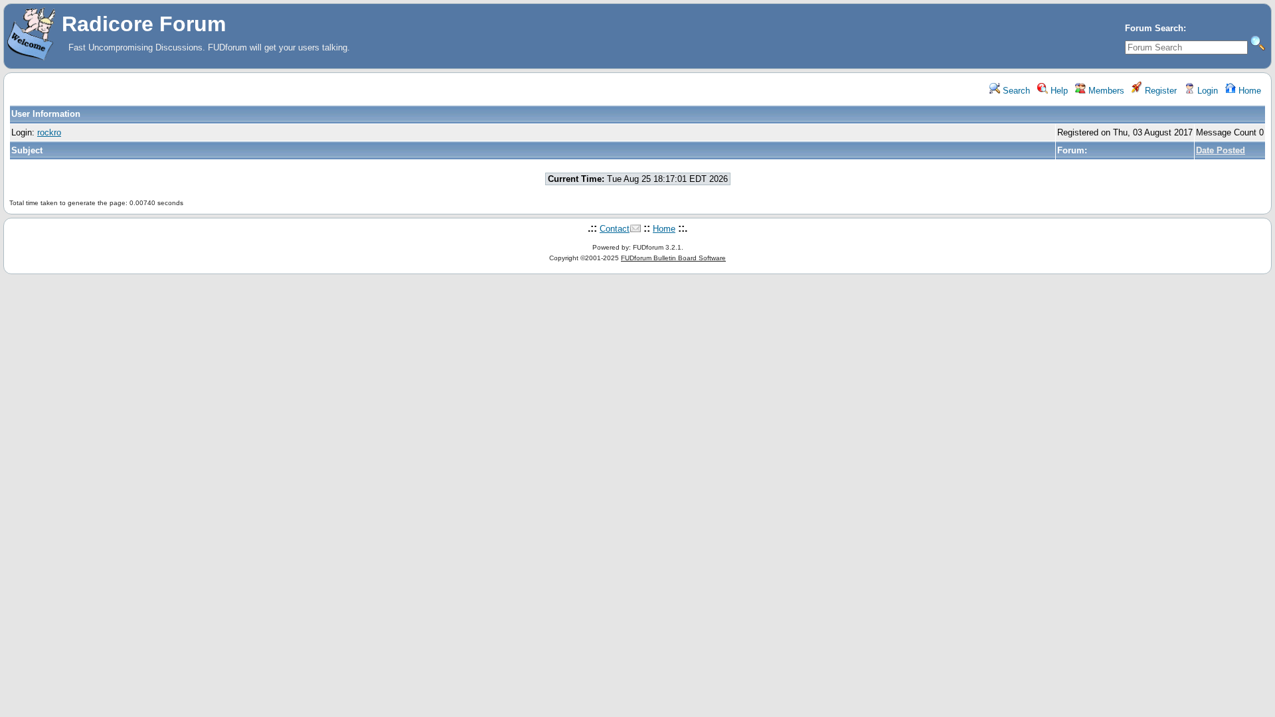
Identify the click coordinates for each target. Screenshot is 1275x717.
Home (1248, 91)
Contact (615, 229)
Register (1159, 91)
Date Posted (1220, 150)
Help (1058, 91)
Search (1015, 91)
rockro (49, 132)
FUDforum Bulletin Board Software (673, 258)
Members (1105, 91)
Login (1206, 91)
